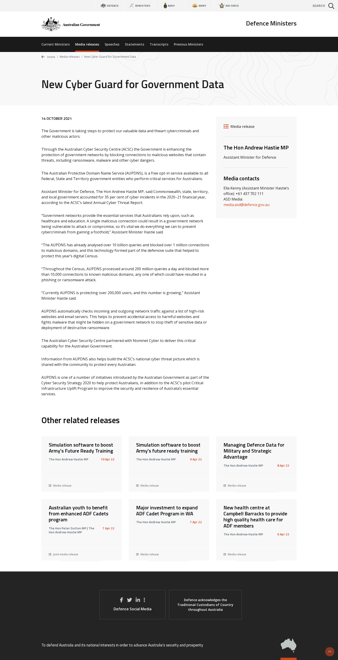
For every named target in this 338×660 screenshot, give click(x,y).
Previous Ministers (188, 44)
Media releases (87, 44)
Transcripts (159, 44)
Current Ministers (55, 44)
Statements (134, 44)
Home (50, 57)
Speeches (112, 44)
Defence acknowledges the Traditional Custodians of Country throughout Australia (205, 605)
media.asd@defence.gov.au (246, 204)
